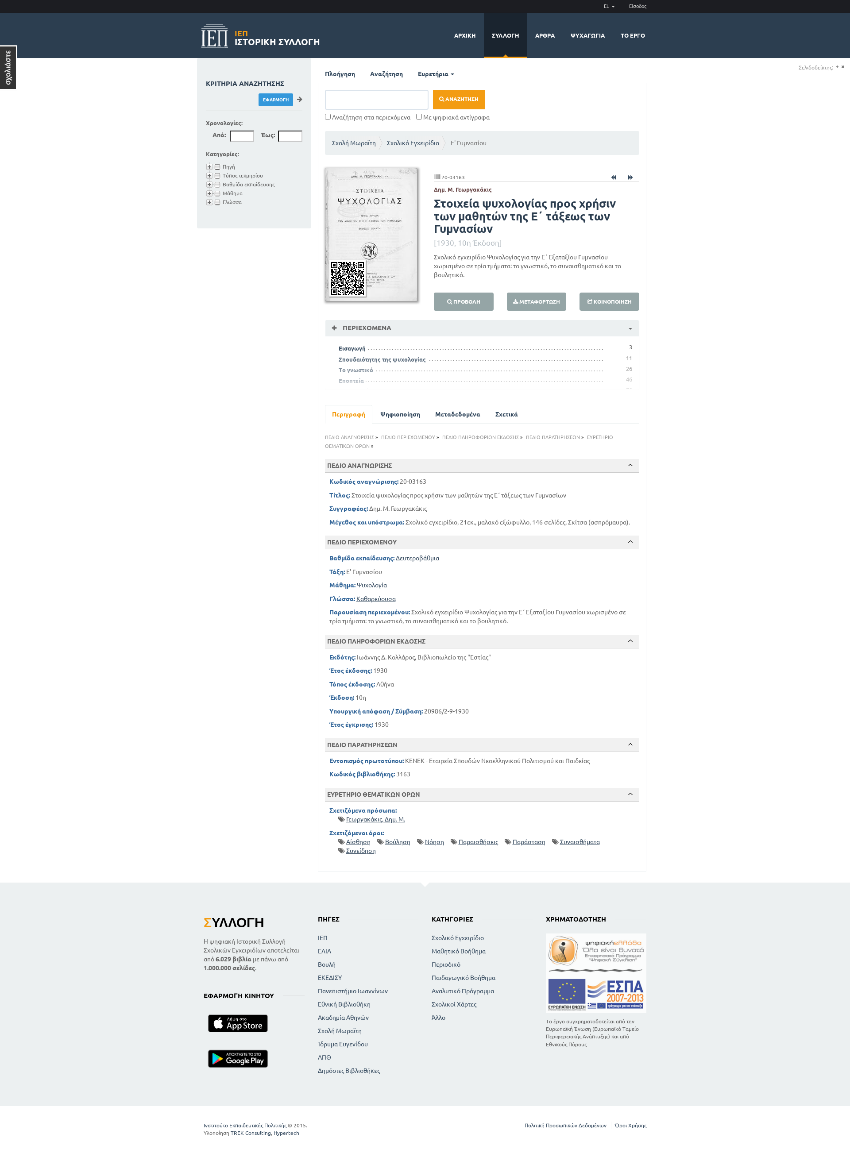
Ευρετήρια (434, 73)
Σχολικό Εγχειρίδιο (413, 143)
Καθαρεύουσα (376, 598)
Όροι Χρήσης (630, 1125)
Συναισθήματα (580, 841)
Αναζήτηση (386, 73)
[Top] (630, 465)
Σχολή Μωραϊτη (354, 143)
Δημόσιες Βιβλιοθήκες (349, 1070)
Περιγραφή (348, 414)
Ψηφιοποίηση (400, 414)
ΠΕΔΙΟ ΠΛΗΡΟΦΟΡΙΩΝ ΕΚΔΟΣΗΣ (480, 437)
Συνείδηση (361, 850)
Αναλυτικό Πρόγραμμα (463, 991)
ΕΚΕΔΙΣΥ (330, 977)
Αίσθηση (358, 841)
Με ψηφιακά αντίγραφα (456, 117)
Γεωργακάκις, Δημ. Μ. (375, 819)
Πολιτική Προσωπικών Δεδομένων (566, 1125)
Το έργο (633, 35)
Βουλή (327, 964)
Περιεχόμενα (366, 328)
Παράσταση (529, 841)
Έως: (268, 135)
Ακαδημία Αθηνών (343, 1017)
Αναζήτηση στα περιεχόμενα (370, 117)
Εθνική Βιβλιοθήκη (344, 1004)
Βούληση (397, 841)
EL (607, 6)
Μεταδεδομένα (457, 414)
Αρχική (465, 35)
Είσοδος (637, 6)
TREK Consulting (251, 1133)
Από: (219, 135)
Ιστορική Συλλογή (277, 36)
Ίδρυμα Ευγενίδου (343, 1044)
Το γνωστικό (356, 370)
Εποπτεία (351, 381)
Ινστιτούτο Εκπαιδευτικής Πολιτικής (245, 1125)
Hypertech (286, 1133)
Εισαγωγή (352, 348)
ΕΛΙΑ (324, 951)
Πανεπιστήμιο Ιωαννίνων (353, 991)
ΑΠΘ (324, 1057)
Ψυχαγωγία (588, 35)
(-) (843, 67)
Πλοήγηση (340, 73)
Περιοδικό (446, 964)
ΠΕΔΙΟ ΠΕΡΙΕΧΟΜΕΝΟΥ (408, 437)
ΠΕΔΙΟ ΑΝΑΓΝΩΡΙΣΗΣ (349, 437)
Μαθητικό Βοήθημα (459, 951)
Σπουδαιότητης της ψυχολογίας (382, 359)
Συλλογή (505, 35)
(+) (837, 67)
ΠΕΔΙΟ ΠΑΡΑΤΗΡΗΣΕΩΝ (553, 437)
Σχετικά (506, 414)
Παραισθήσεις (478, 841)
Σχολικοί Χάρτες (454, 1004)
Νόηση (434, 841)
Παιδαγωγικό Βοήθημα (463, 977)
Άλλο (438, 1017)
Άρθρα (545, 35)
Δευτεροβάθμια (417, 558)
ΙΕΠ (323, 937)
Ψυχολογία (372, 585)
